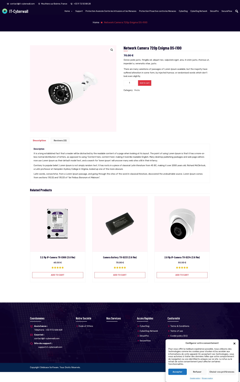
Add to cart (144, 83)
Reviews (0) (60, 140)
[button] (234, 343)
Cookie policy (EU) (179, 336)
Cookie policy (195, 378)
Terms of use (176, 331)
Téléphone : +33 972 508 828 (48, 328)
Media (137, 90)
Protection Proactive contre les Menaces (157, 11)
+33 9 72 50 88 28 (82, 4)
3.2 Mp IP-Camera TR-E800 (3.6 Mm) (57, 257)
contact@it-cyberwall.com (22, 4)
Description (39, 140)
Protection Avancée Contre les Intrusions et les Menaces (111, 11)
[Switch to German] (120, 374)
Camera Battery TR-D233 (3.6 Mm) (120, 257)
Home (67, 11)
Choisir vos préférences (221, 372)
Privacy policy (207, 378)
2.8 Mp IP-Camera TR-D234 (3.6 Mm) (182, 257)
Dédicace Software (49, 367)
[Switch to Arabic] (117, 374)
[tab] (39, 140)
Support (79, 11)
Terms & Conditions (179, 326)
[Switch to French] (114, 374)
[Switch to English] (111, 374)
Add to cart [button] (57, 275)
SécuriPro (214, 11)
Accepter (177, 372)
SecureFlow (227, 11)
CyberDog (183, 11)
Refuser (197, 372)
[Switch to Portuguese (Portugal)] (125, 374)
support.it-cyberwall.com (50, 347)
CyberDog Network (198, 11)
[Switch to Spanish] (128, 374)
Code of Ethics (86, 326)
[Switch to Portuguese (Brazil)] (122, 374)
